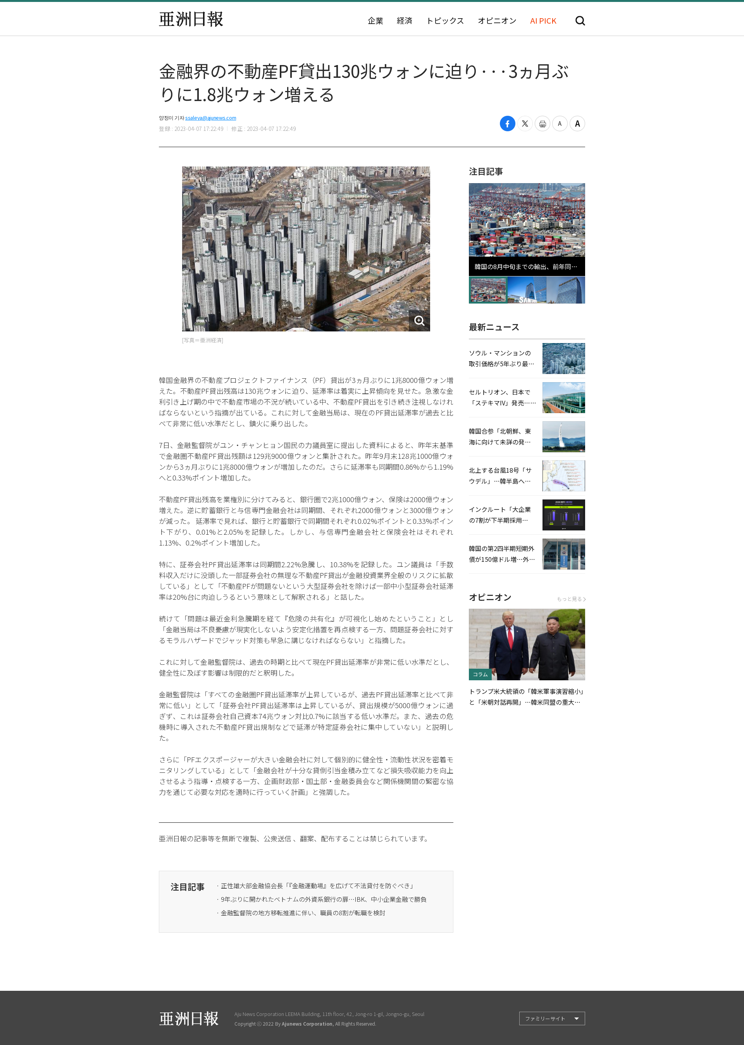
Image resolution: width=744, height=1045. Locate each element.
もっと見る (569, 598)
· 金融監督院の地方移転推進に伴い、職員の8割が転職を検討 (301, 912)
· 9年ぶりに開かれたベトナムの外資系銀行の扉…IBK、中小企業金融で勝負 (321, 899)
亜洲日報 (191, 19)
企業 (375, 20)
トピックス (445, 20)
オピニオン (497, 20)
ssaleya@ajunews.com (210, 117)
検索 (580, 21)
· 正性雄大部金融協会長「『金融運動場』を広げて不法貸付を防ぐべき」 (316, 885)
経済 (404, 20)
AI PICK (543, 20)
